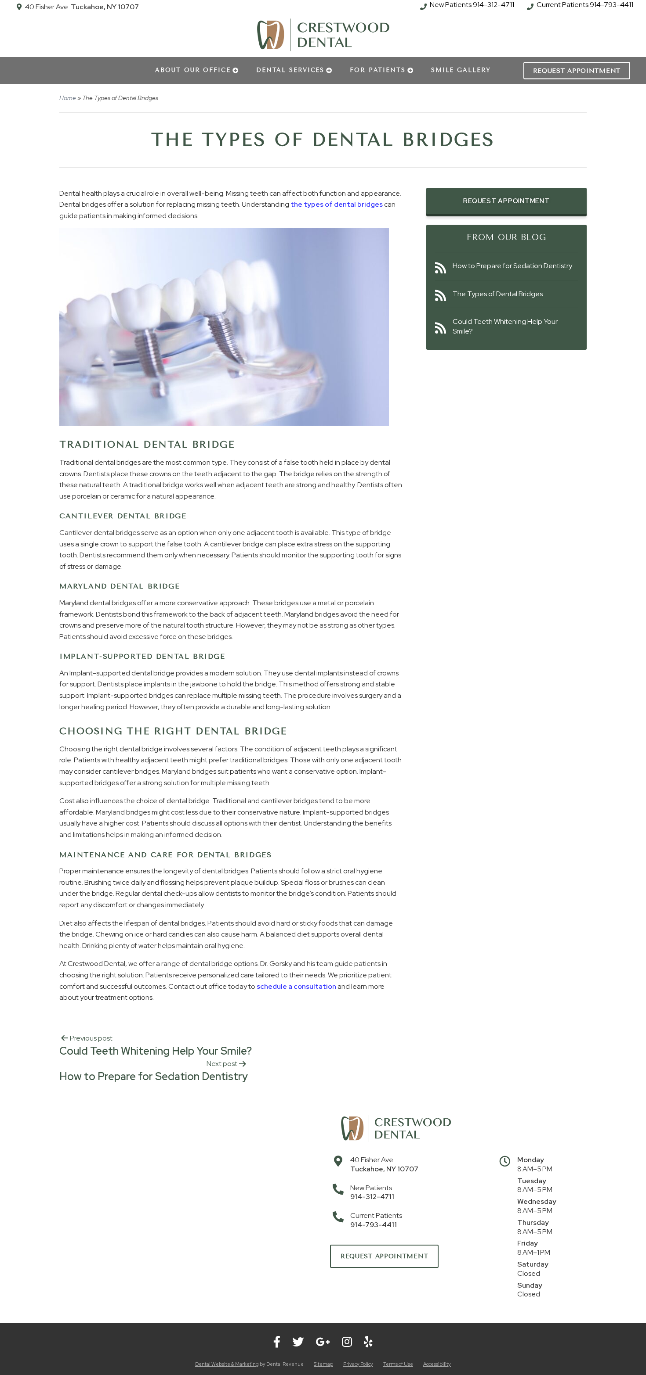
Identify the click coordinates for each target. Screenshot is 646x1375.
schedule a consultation (296, 986)
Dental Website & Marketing (227, 1364)
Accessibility (437, 1364)
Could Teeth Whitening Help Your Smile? (505, 326)
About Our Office (193, 70)
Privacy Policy (358, 1364)
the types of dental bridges (336, 204)
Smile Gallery (461, 70)
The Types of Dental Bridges (498, 293)
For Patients (377, 70)
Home (67, 98)
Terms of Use (398, 1364)
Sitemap (323, 1364)
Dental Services (290, 70)
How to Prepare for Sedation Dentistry (512, 265)
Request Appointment (577, 70)
